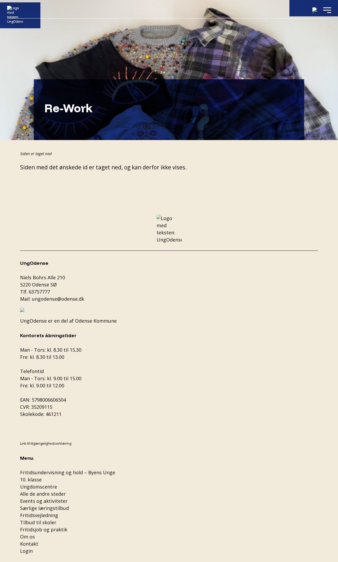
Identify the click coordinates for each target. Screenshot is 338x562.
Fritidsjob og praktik (43, 529)
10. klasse (31, 479)
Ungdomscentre (38, 487)
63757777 (39, 292)
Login (26, 551)
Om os (27, 536)
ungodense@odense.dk (58, 299)
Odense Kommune (96, 321)
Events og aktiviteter (44, 501)
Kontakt (29, 544)
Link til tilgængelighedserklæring (45, 443)
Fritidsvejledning (39, 515)
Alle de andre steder (43, 494)
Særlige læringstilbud (44, 508)
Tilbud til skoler (38, 522)
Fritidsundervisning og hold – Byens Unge (67, 472)
